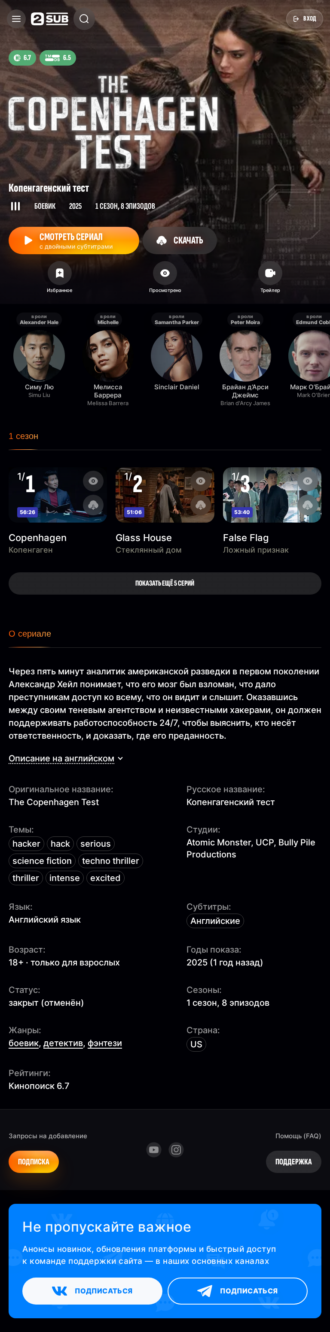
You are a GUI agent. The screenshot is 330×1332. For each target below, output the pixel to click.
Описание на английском (61, 758)
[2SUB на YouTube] (153, 1149)
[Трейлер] (270, 280)
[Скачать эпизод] (93, 505)
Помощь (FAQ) (298, 1136)
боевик (24, 1043)
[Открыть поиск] (84, 19)
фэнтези (105, 1043)
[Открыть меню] (16, 18)
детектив (63, 1043)
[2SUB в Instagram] (176, 1149)
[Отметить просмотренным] (165, 280)
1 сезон (23, 436)
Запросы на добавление (48, 1136)
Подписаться (103, 1291)
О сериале (30, 633)
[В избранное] (59, 280)
